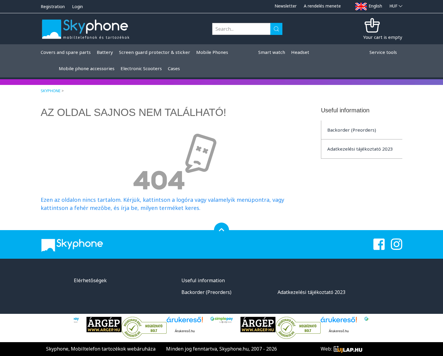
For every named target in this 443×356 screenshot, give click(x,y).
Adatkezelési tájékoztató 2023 (360, 149)
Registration (53, 6)
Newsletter (286, 6)
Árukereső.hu (185, 331)
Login (77, 6)
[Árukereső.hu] (144, 328)
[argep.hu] (103, 324)
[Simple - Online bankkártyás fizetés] (221, 320)
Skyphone (51, 90)
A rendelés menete (322, 6)
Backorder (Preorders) (351, 130)
